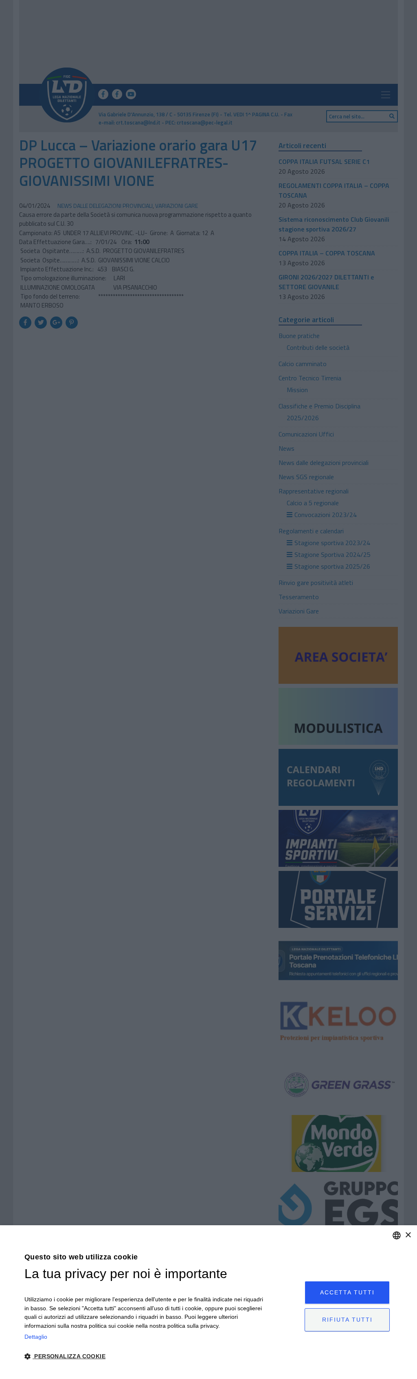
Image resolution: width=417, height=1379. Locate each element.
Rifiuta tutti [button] (347, 1319)
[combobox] (397, 1235)
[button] (144, 1356)
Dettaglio (35, 1336)
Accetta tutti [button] (347, 1292)
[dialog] (208, 1302)
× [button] (408, 1235)
